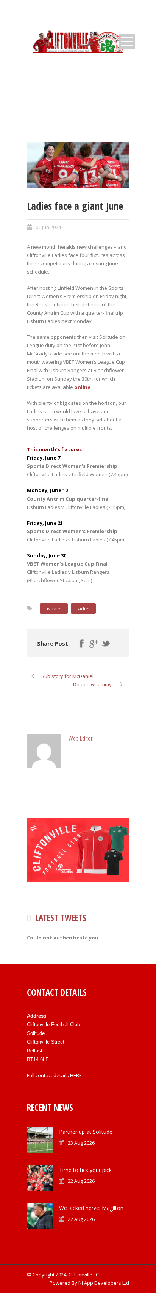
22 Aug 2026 (81, 1181)
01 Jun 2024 (48, 227)
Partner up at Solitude (85, 1131)
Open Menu (127, 41)
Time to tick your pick (85, 1169)
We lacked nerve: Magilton (91, 1208)
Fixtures (54, 608)
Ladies (83, 608)
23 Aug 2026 (81, 1142)
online (82, 387)
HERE (76, 1075)
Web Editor (81, 738)
